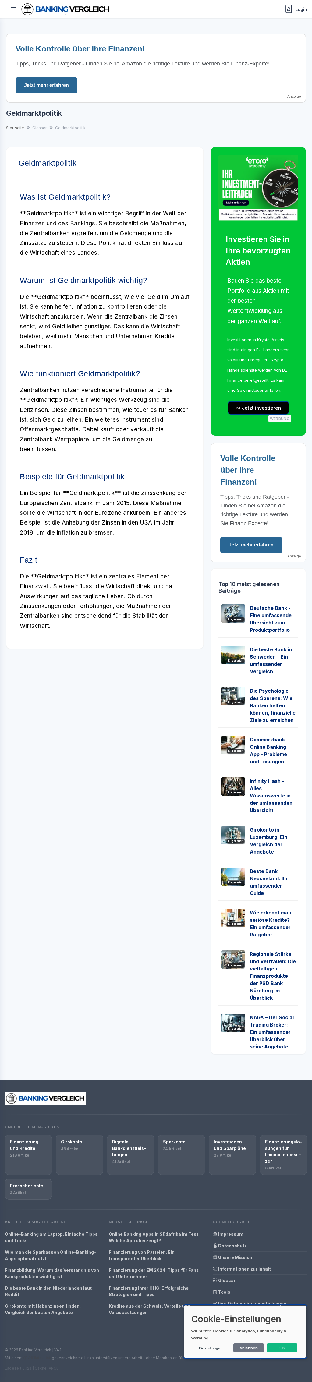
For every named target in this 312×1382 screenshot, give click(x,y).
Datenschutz (232, 1245)
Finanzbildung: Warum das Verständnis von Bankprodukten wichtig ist (52, 1273)
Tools (223, 1292)
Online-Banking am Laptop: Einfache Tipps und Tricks (51, 1237)
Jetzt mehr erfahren (46, 85)
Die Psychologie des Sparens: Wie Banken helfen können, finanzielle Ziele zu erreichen (273, 705)
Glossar (226, 1280)
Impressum (230, 1234)
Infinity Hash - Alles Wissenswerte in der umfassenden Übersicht (271, 795)
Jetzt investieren (261, 408)
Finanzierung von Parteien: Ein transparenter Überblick (142, 1255)
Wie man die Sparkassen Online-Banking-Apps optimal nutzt (50, 1255)
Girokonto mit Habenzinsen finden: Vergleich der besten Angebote (43, 1309)
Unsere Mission (234, 1257)
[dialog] (245, 1332)
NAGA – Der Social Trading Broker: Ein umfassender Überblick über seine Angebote (272, 1032)
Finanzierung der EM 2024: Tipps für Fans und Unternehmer (154, 1273)
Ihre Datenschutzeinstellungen (251, 1303)
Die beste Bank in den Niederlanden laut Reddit (48, 1291)
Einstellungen (210, 1348)
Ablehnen (248, 1347)
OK (282, 1347)
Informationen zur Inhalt (244, 1268)
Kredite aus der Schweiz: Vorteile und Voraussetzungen (149, 1309)
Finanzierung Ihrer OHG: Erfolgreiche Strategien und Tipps (149, 1291)
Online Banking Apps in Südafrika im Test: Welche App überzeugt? (154, 1237)
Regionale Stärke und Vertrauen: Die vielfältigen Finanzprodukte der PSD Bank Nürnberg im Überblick (273, 976)
